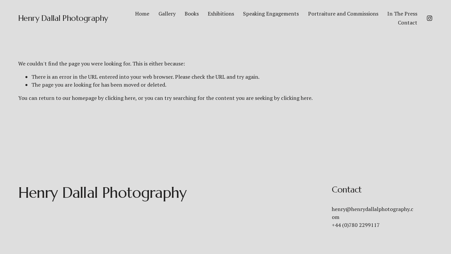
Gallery (167, 13)
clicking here (120, 98)
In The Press (402, 13)
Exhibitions (221, 13)
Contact (407, 22)
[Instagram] (429, 18)
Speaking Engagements (271, 13)
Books (192, 13)
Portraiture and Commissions (343, 13)
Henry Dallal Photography (63, 18)
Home (142, 13)
